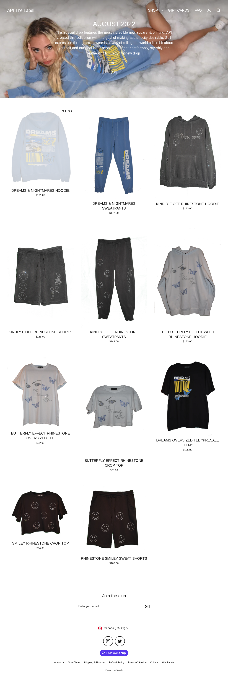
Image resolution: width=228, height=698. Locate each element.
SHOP (153, 10)
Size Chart (74, 662)
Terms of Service (137, 662)
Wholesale (168, 662)
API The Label (20, 10)
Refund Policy (116, 662)
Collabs (154, 662)
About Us (59, 662)
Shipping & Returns (94, 662)
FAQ (198, 10)
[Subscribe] (147, 606)
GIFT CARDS (178, 10)
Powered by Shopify (114, 670)
